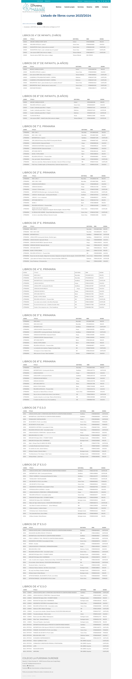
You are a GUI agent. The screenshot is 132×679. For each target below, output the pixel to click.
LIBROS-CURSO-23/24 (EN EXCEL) (29, 23)
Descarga (40, 23)
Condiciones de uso (48, 672)
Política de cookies (38, 672)
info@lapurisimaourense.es (34, 663)
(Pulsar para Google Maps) (53, 661)
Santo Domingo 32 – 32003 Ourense (38, 661)
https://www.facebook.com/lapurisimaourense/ (40, 668)
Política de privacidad (27, 672)
